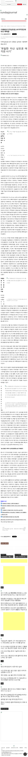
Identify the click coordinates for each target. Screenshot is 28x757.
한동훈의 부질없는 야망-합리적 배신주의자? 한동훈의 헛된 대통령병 (13, 599)
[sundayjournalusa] (8, 12)
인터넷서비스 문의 (14, 747)
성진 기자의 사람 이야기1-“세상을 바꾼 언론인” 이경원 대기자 (21, 557)
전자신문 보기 (4, 708)
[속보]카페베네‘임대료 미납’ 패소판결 (10, 516)
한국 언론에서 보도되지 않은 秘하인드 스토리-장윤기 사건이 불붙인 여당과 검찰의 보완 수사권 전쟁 (14, 609)
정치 (2, 587)
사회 (5, 26)
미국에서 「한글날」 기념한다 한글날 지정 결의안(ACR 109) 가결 (7, 557)
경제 (2, 635)
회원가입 (24, 4)
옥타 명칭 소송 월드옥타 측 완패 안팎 (13, 675)
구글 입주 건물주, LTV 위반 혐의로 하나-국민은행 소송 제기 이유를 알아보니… (13, 642)
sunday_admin (22, 36)
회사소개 (3, 747)
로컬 (2, 683)
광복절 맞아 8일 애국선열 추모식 (12, 699)
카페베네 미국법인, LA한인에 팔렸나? (10, 503)
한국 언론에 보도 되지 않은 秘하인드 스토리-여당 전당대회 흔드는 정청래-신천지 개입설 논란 (14, 605)
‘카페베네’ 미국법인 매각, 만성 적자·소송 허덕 (12, 510)
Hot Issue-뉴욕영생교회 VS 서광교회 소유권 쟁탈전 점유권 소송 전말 (14, 679)
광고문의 (8, 747)
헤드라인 (3, 38)
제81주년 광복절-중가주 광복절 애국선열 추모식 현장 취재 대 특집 (13, 695)
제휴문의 (21, 747)
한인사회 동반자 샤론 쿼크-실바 (11, 667)
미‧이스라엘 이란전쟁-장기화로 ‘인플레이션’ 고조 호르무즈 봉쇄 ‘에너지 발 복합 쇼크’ (14, 648)
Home (2, 26)
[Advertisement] (14, 561)
